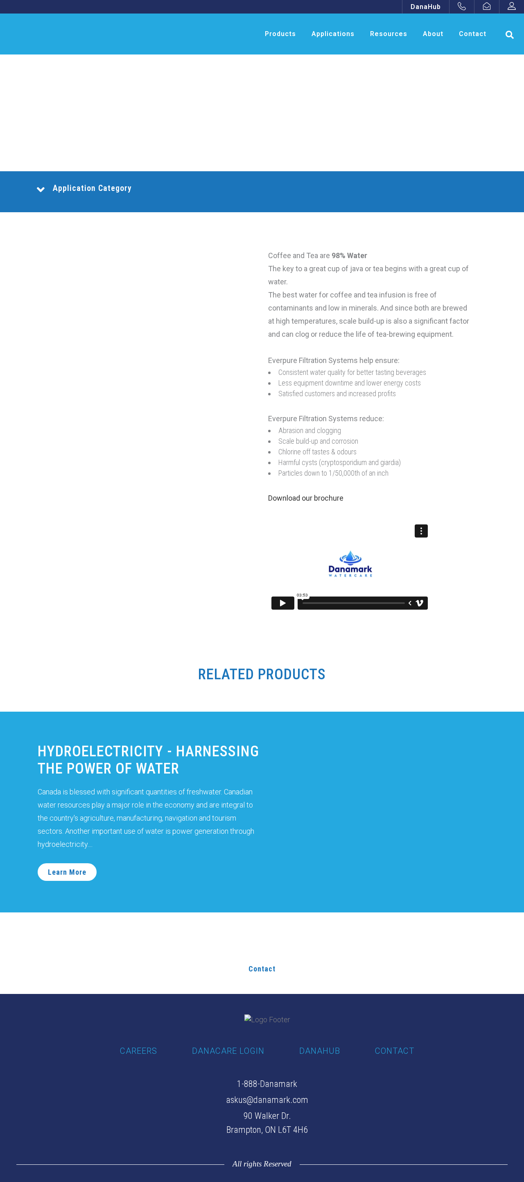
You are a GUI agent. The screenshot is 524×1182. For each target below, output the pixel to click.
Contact (262, 968)
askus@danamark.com (267, 1100)
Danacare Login (228, 1051)
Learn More (67, 872)
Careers (138, 1051)
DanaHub (426, 7)
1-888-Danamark (267, 1084)
